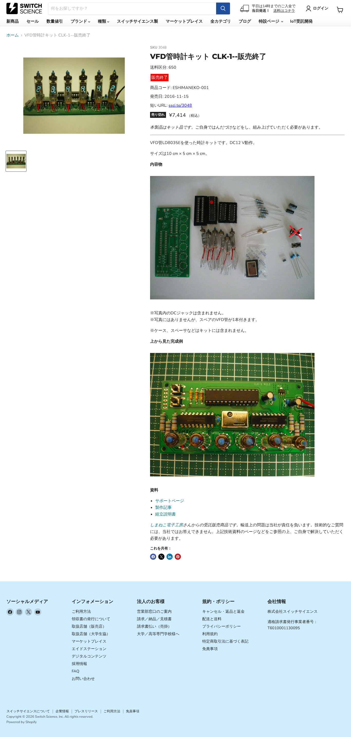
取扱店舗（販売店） (89, 626)
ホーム (12, 35)
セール (32, 21)
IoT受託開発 (301, 21)
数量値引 (55, 21)
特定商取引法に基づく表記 (225, 641)
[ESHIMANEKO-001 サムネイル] (16, 161)
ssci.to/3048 (180, 105)
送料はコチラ (284, 10)
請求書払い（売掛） (154, 626)
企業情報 (62, 711)
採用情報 (79, 663)
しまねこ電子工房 (166, 525)
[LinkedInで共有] (170, 557)
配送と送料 (211, 618)
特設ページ (269, 21)
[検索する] (223, 8)
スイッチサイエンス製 (137, 21)
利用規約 (210, 633)
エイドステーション (89, 648)
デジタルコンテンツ (89, 656)
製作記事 (163, 507)
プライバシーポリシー (221, 626)
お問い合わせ (83, 678)
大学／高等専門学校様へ (158, 633)
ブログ (245, 21)
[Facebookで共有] (153, 557)
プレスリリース (86, 711)
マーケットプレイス (184, 21)
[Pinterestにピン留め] (178, 557)
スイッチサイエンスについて (28, 711)
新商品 (12, 21)
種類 (102, 21)
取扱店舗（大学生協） (91, 633)
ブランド (79, 21)
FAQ (75, 671)
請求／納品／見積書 (154, 618)
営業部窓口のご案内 (154, 611)
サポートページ (169, 501)
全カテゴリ (220, 21)
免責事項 (210, 648)
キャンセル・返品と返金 (223, 611)
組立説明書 (165, 514)
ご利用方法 (81, 611)
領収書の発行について (91, 618)
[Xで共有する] (161, 557)
